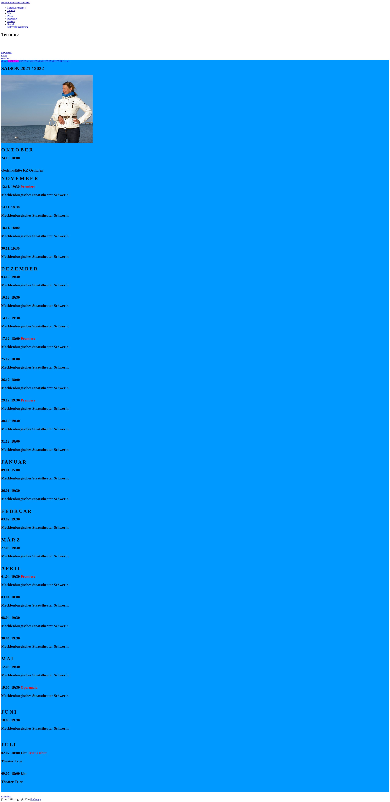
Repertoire (12, 18)
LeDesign (36, 799)
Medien (11, 21)
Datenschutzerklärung (17, 27)
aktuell (4, 61)
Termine (11, 10)
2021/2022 (13, 61)
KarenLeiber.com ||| (16, 7)
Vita (9, 13)
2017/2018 (57, 61)
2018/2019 (46, 61)
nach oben (6, 796)
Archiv (66, 61)
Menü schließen (22, 2)
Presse (10, 16)
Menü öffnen (7, 2)
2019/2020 (35, 61)
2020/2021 (24, 61)
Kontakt (11, 24)
